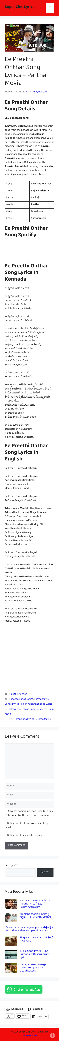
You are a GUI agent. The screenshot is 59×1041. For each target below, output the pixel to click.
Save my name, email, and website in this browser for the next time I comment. (30, 814)
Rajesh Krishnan (18, 695)
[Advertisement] (29, 657)
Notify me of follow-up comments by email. (26, 826)
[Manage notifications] (52, 1035)
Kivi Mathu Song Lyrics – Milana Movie (30, 720)
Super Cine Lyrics (19, 7)
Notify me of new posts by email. (25, 836)
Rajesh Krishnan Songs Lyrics (36, 704)
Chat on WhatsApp (27, 989)
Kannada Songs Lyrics (21, 700)
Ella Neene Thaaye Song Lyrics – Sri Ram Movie (29, 712)
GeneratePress (29, 1036)
